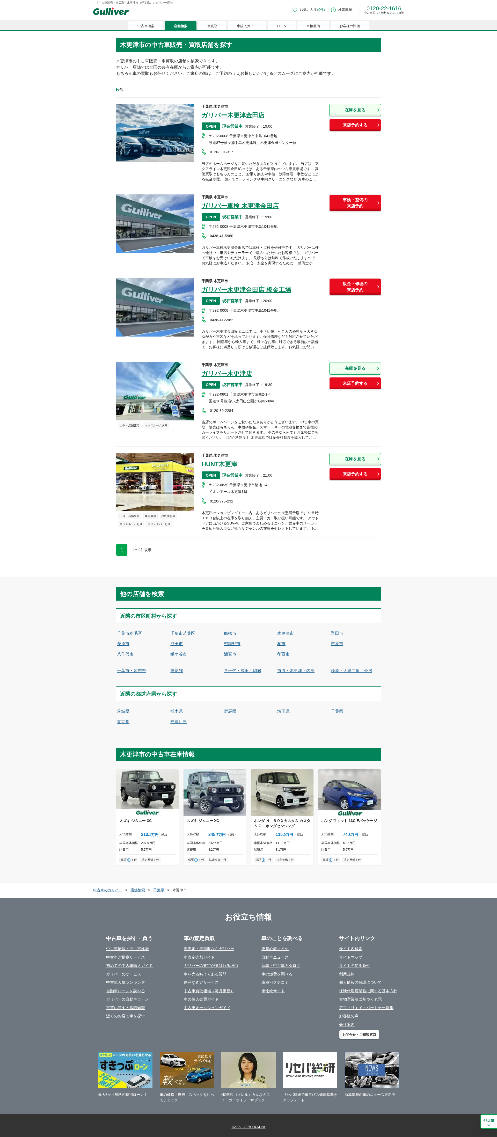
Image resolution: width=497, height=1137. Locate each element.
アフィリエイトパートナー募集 (366, 1007)
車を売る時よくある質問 (205, 974)
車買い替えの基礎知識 (125, 1007)
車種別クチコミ (275, 982)
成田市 (176, 644)
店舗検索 (180, 26)
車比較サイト (273, 991)
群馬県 (230, 711)
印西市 (283, 654)
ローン (282, 26)
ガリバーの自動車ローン (127, 999)
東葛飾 (176, 670)
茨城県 (123, 711)
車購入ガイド (247, 26)
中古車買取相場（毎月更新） (209, 991)
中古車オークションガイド (207, 1007)
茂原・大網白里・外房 (351, 670)
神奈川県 (178, 721)
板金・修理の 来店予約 (355, 286)
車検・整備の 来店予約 (355, 203)
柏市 (281, 644)
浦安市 (230, 654)
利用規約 (347, 974)
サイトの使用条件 (354, 965)
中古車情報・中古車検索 (127, 948)
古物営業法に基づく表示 (360, 999)
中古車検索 (145, 26)
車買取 (212, 26)
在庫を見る (355, 110)
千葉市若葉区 (182, 633)
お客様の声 (349, 1016)
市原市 (337, 644)
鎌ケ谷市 (178, 654)
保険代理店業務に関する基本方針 (368, 991)
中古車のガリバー (107, 890)
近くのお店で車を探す (125, 1016)
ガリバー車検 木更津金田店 (240, 205)
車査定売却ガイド (199, 957)
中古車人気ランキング (125, 982)
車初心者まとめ (275, 948)
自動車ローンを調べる (125, 991)
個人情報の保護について (360, 982)
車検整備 (313, 26)
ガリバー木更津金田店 (233, 115)
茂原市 (123, 644)
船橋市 (230, 633)
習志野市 (232, 644)
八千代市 (125, 654)
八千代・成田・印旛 (242, 670)
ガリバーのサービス (123, 974)
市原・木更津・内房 (296, 670)
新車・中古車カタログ (280, 965)
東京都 (123, 721)
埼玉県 (283, 711)
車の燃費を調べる (277, 974)
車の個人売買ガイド (201, 999)
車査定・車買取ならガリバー (209, 948)
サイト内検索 (350, 948)
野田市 (337, 633)
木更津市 (285, 633)
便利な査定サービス (201, 982)
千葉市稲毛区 (129, 633)
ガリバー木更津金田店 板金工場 (246, 289)
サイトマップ (350, 957)
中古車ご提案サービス (125, 957)
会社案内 (347, 1024)
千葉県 (337, 711)
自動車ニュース (275, 957)
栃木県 (176, 711)
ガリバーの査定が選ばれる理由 (211, 965)
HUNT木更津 (219, 464)
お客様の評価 (350, 26)
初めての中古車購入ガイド (129, 965)
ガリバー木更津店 (227, 373)
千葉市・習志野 (131, 670)
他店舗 (489, 1120)
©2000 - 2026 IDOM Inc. (249, 1127)
